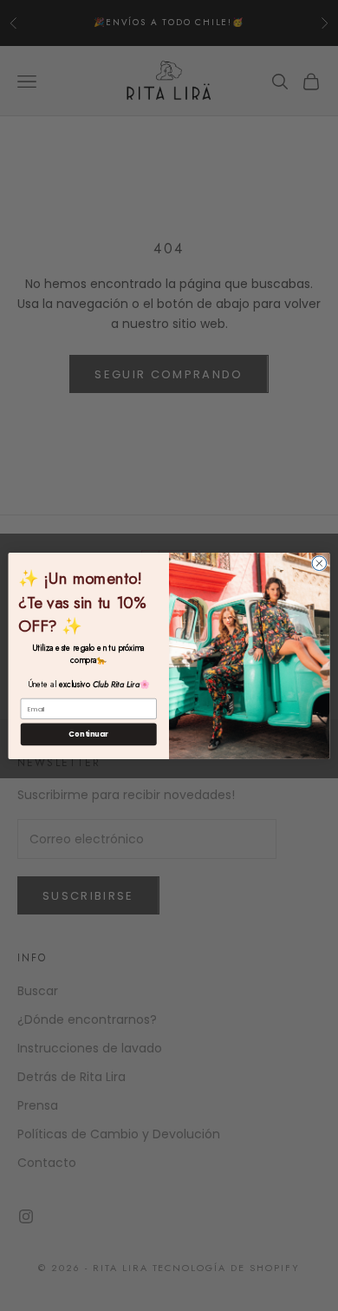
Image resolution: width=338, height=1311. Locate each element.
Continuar (88, 734)
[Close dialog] (319, 562)
